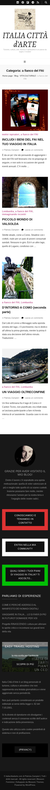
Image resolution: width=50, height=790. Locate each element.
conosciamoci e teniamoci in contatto (25, 519)
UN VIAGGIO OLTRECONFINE (23, 392)
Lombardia (8, 211)
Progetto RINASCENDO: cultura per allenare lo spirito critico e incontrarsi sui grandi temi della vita (24, 628)
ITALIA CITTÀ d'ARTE (25, 40)
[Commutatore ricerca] (46, 2)
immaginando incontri (14, 214)
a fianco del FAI (29, 134)
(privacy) (25, 750)
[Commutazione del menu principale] (25, 62)
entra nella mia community (25, 547)
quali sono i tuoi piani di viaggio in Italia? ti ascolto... (25, 575)
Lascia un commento (34, 150)
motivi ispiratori (10, 134)
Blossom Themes (36, 782)
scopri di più (25, 664)
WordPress (30, 785)
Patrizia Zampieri (11, 150)
